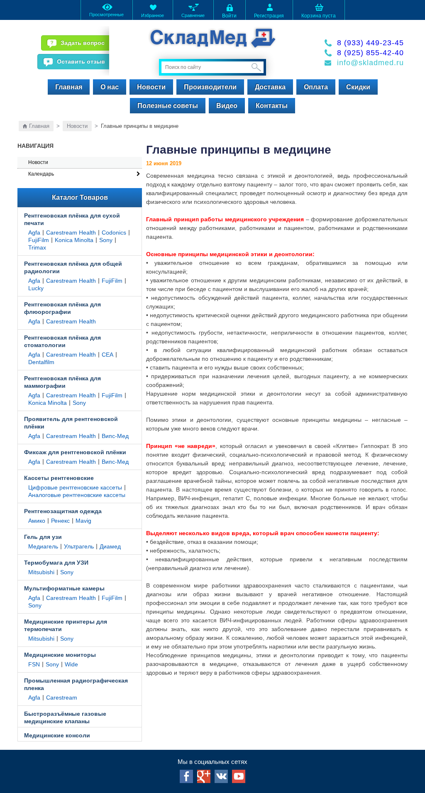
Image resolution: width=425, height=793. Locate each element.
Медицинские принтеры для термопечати (65, 625)
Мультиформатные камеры (64, 588)
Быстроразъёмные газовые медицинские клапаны (65, 717)
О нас (109, 87)
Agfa (34, 232)
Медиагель (43, 546)
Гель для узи (43, 537)
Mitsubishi (41, 572)
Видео (226, 105)
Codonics (114, 232)
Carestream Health (71, 232)
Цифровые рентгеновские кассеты (75, 487)
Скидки (358, 87)
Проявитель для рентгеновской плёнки (71, 423)
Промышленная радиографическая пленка (76, 684)
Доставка (270, 87)
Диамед (110, 546)
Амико (36, 520)
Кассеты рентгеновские (59, 478)
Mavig (83, 520)
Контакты (272, 105)
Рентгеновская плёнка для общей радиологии (73, 267)
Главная (68, 87)
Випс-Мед (115, 436)
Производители (210, 87)
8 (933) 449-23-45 (370, 43)
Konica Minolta (74, 240)
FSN (34, 664)
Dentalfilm (41, 362)
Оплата (316, 87)
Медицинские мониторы (60, 654)
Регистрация (269, 16)
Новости (151, 87)
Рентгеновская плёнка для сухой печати (72, 219)
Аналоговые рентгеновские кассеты (76, 495)
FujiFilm (38, 240)
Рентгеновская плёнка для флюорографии (62, 308)
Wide (71, 664)
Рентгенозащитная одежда (63, 511)
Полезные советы (167, 105)
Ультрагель (79, 546)
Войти (229, 16)
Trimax (37, 247)
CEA (107, 354)
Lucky (36, 288)
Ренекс (60, 520)
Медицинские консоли (57, 735)
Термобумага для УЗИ (56, 562)
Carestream (61, 697)
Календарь (41, 174)
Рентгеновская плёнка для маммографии (62, 382)
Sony (105, 240)
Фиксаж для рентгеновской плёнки (75, 452)
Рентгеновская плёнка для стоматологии (62, 341)
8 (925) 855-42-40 (370, 53)
